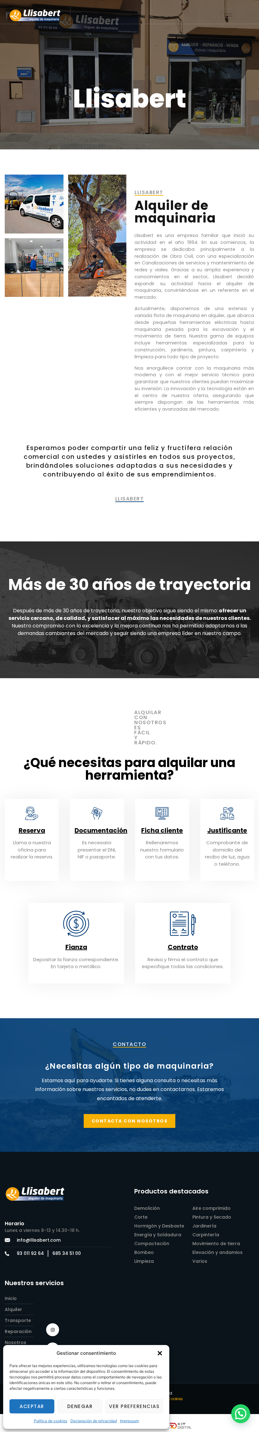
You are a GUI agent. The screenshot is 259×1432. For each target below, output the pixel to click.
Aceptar (32, 1406)
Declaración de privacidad (93, 1420)
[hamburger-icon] (228, 15)
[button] (160, 1353)
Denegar (80, 1406)
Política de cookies (50, 1420)
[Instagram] (52, 1329)
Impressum (129, 1420)
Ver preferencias (134, 1406)
